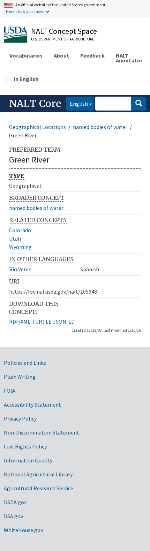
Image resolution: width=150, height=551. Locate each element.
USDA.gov (15, 502)
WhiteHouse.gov (23, 530)
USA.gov (13, 516)
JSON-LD (64, 321)
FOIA (9, 390)
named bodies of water (100, 126)
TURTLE (42, 321)
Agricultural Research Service (38, 488)
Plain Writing (20, 376)
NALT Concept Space (64, 31)
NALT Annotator (129, 58)
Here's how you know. (25, 11)
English (77, 103)
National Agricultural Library (38, 474)
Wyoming (20, 246)
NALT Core (35, 103)
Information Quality (28, 460)
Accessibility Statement (32, 404)
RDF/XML (19, 321)
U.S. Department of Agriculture (62, 38)
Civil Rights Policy (25, 446)
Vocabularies (26, 55)
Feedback (92, 55)
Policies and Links (25, 362)
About (61, 55)
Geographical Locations (37, 126)
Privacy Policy (20, 418)
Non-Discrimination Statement (41, 432)
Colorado (20, 230)
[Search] (138, 104)
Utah (15, 238)
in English (26, 78)
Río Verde (20, 269)
